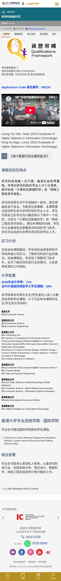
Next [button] (58, 517)
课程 (23, 578)
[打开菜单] (57, 3)
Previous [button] (3, 517)
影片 (54, 34)
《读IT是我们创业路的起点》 (29, 156)
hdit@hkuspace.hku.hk (36, 29)
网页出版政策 (19, 562)
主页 (7, 578)
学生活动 (31, 34)
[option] (30, 517)
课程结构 (18, 34)
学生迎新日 (53, 578)
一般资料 (5, 34)
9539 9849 (39, 543)
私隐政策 (32, 562)
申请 (38, 578)
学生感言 (44, 34)
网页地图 (42, 562)
